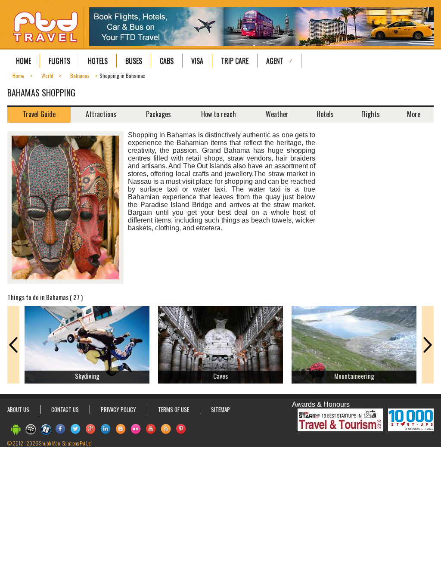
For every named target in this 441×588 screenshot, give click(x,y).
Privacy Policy (118, 409)
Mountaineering (354, 376)
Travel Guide (39, 114)
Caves (220, 376)
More (413, 114)
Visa (197, 61)
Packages (158, 114)
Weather (277, 114)
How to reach (218, 114)
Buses (133, 61)
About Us (18, 409)
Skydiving (87, 376)
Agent (274, 61)
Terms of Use (173, 409)
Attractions (101, 114)
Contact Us (65, 409)
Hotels (98, 61)
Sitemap (220, 409)
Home (23, 61)
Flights (59, 61)
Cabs (167, 61)
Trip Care (234, 61)
